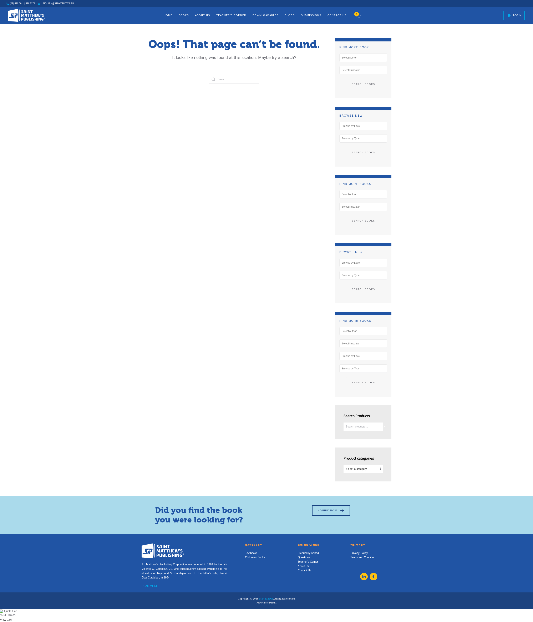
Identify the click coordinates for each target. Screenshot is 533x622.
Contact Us (337, 15)
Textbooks (251, 553)
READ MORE (150, 586)
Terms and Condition (362, 557)
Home (168, 15)
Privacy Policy (359, 553)
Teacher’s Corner (231, 15)
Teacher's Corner (308, 561)
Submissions (311, 15)
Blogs (290, 15)
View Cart (6, 619)
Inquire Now (327, 510)
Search (379, 426)
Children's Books (255, 557)
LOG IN (517, 15)
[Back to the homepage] (26, 15)
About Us (202, 15)
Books (184, 15)
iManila (272, 602)
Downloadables (266, 15)
